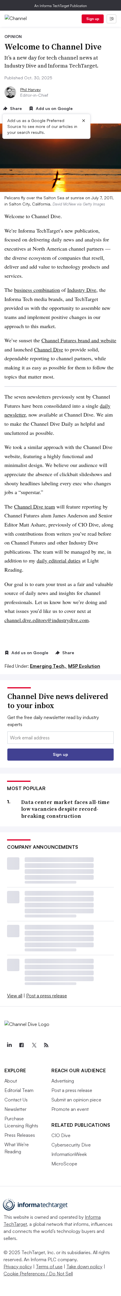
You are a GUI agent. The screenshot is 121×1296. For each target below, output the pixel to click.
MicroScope (64, 1164)
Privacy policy (18, 1266)
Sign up (92, 19)
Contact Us (16, 1100)
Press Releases (19, 1135)
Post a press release (46, 996)
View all (14, 996)
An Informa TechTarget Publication (60, 6)
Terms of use (49, 1266)
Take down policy (84, 1266)
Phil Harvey (30, 89)
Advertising (62, 1081)
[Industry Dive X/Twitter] (34, 1045)
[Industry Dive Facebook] (21, 1045)
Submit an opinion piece (76, 1100)
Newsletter (15, 1109)
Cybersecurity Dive (71, 1145)
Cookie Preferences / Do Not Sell (38, 1274)
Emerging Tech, (48, 666)
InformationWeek (69, 1154)
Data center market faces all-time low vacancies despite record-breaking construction (65, 809)
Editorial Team (18, 1090)
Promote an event (70, 1109)
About (10, 1081)
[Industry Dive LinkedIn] (9, 1045)
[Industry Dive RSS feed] (46, 1045)
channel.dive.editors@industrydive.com (46, 620)
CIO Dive (60, 1135)
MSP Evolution (84, 666)
